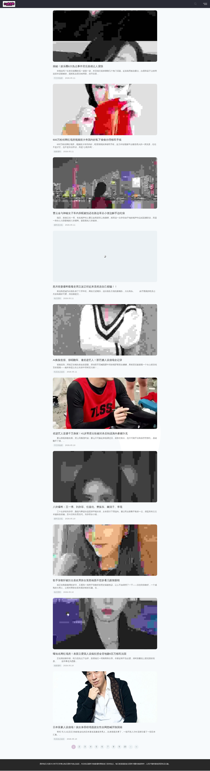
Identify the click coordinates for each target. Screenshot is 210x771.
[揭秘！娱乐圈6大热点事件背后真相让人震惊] (105, 36)
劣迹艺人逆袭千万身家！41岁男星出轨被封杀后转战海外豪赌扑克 (90, 433)
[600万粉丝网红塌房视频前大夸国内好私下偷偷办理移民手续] (105, 109)
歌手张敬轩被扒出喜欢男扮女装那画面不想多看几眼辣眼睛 (86, 580)
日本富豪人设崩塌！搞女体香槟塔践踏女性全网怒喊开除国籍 (87, 727)
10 (125, 746)
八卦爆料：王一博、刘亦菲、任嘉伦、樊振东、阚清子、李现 (87, 506)
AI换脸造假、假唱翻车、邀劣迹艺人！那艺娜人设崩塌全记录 (87, 360)
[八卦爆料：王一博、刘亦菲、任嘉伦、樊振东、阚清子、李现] (105, 476)
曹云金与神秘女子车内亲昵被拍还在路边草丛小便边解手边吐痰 (89, 213)
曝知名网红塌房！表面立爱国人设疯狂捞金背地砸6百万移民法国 (89, 653)
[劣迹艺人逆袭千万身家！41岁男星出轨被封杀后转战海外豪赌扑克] (105, 403)
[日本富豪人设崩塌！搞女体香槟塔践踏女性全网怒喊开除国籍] (105, 697)
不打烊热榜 (58, 78)
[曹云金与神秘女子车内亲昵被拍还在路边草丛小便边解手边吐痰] (105, 183)
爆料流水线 (58, 225)
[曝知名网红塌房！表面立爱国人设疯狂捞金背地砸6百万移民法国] (105, 623)
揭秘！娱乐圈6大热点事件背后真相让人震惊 (78, 66)
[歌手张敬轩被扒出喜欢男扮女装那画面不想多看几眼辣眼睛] (105, 550)
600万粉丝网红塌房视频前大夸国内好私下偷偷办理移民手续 (87, 139)
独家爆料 (57, 152)
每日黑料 (57, 298)
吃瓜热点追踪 (59, 372)
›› (136, 746)
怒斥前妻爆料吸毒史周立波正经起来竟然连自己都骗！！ (85, 286)
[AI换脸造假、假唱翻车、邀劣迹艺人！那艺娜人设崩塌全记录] (105, 329)
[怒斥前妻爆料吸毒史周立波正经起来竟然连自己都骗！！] (105, 256)
